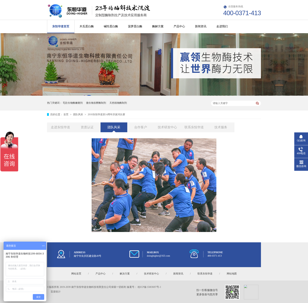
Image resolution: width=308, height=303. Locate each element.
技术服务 (220, 127)
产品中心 (179, 26)
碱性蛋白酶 (111, 26)
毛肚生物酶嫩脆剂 (73, 103)
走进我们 (222, 26)
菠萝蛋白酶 (135, 26)
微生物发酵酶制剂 (96, 103)
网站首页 (76, 273)
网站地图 (232, 273)
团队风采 (78, 114)
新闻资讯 (200, 26)
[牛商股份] (50, 291)
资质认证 (87, 127)
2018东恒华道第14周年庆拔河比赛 (106, 114)
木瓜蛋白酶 (86, 26)
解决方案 (125, 273)
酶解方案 (158, 26)
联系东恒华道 (194, 127)
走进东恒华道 (60, 127)
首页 (66, 114)
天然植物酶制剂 (118, 103)
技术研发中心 (167, 127)
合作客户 (140, 127)
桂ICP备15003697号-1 (149, 287)
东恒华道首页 (60, 26)
